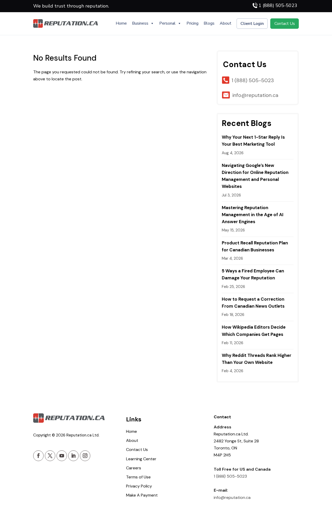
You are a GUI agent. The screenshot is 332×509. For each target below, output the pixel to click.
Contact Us (284, 23)
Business (140, 23)
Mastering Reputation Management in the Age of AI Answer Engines (252, 214)
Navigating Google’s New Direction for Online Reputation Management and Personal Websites (255, 175)
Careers (133, 468)
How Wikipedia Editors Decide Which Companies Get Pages (254, 330)
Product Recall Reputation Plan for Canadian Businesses (255, 246)
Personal (167, 23)
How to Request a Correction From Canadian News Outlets (253, 302)
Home (121, 23)
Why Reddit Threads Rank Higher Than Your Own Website (256, 358)
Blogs (209, 23)
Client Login (252, 23)
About (225, 23)
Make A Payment (142, 495)
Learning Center (141, 459)
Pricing (192, 23)
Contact (222, 417)
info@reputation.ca (255, 95)
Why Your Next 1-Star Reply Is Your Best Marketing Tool (253, 140)
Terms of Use (138, 477)
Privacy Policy (139, 486)
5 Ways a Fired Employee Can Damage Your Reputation (253, 274)
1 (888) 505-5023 (278, 5)
